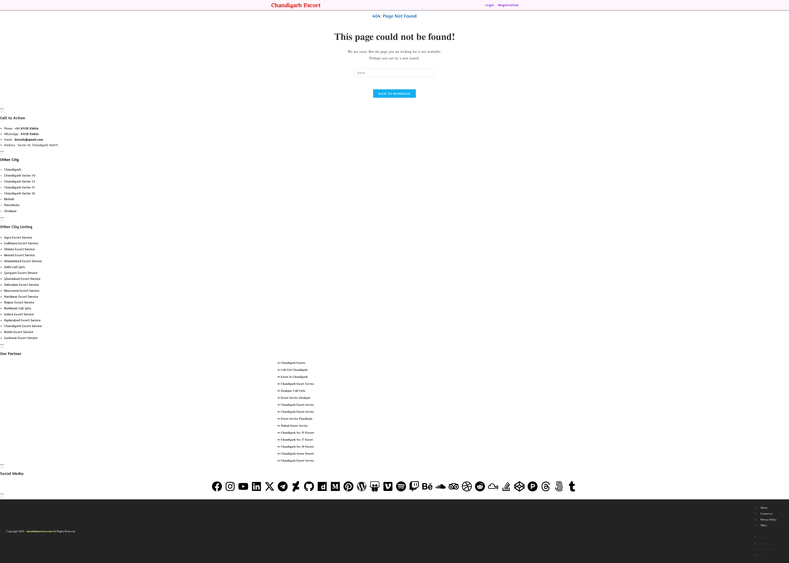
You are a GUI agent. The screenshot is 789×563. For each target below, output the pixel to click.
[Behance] (427, 486)
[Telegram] (283, 486)
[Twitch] (414, 486)
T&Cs (763, 525)
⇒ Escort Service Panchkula (294, 418)
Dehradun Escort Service (21, 285)
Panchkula (11, 205)
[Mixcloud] (493, 486)
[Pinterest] (348, 486)
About (763, 507)
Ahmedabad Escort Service (23, 261)
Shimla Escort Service (19, 249)
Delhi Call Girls (14, 267)
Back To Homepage (394, 93)
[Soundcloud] (440, 486)
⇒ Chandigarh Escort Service (295, 383)
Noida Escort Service (18, 332)
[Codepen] (519, 486)
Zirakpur (10, 211)
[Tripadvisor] (454, 486)
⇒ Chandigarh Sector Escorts (295, 453)
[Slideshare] (375, 486)
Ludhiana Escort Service (21, 243)
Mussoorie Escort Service (21, 290)
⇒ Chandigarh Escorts (291, 363)
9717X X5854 (30, 134)
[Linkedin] (256, 486)
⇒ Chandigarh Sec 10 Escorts (295, 446)
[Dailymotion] (322, 486)
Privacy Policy (768, 519)
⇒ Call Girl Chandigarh (292, 370)
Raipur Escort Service (19, 302)
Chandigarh (12, 169)
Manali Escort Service (19, 255)
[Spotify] (401, 486)
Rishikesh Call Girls (17, 308)
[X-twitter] (269, 486)
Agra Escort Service (18, 237)
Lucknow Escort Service (20, 338)
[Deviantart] (296, 486)
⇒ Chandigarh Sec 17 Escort (295, 439)
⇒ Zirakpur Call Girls (291, 390)
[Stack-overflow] (506, 486)
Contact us (766, 513)
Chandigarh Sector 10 (19, 175)
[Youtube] (243, 486)
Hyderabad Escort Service (22, 320)
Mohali (9, 199)
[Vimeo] (388, 486)
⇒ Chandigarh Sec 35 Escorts (295, 432)
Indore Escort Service (19, 314)
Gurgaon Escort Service (20, 273)
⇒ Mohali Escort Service (292, 425)
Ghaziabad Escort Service (22, 279)
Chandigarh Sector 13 (19, 181)
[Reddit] (480, 486)
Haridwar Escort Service (21, 296)
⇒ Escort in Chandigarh (292, 377)
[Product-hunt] (532, 486)
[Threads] (546, 486)
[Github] (309, 486)
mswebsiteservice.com (39, 531)
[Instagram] (230, 486)
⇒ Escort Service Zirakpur (293, 397)
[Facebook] (217, 486)
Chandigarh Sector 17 (19, 187)
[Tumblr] (572, 486)
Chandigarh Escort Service (23, 326)
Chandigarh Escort (296, 5)
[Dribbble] (467, 486)
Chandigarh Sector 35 (19, 193)
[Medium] (335, 486)
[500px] (559, 486)
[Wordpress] (361, 486)
